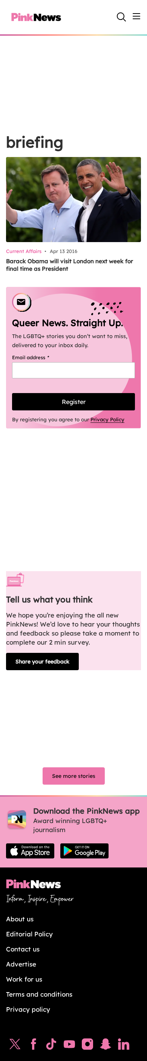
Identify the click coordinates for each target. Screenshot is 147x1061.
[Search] (121, 16)
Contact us (23, 949)
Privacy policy (28, 1009)
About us (20, 919)
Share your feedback (42, 661)
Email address (40, 357)
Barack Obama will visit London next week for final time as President (69, 265)
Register (74, 401)
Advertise (21, 964)
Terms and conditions (39, 994)
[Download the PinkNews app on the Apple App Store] (30, 850)
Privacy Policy (107, 419)
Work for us (24, 979)
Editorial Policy (29, 934)
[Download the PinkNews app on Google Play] (84, 850)
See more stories (73, 776)
